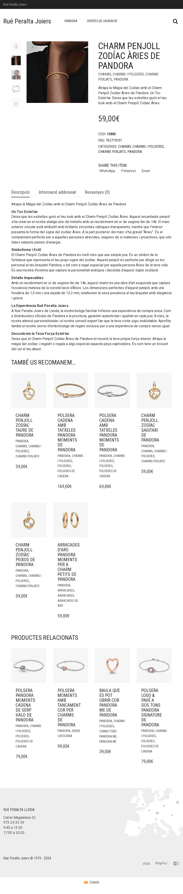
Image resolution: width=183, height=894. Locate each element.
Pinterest (128, 171)
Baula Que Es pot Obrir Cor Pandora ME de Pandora (109, 703)
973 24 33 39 (13, 822)
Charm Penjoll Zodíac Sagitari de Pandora (150, 428)
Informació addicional (57, 192)
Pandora (70, 21)
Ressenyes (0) (97, 192)
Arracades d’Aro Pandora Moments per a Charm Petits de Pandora (69, 562)
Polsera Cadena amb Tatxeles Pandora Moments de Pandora (67, 432)
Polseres (64, 466)
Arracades (66, 590)
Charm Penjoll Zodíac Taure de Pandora (24, 425)
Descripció (20, 192)
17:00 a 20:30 (13, 833)
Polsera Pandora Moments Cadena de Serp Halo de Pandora (25, 705)
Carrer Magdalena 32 (19, 817)
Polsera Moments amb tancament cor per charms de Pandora (69, 707)
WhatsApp (107, 171)
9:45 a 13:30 (12, 827)
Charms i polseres (128, 74)
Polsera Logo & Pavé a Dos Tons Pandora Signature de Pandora (151, 707)
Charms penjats (112, 152)
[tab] (20, 192)
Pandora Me (107, 741)
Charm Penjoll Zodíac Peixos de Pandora (25, 554)
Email (145, 171)
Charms (104, 74)
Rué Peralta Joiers (27, 21)
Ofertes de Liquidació (102, 21)
